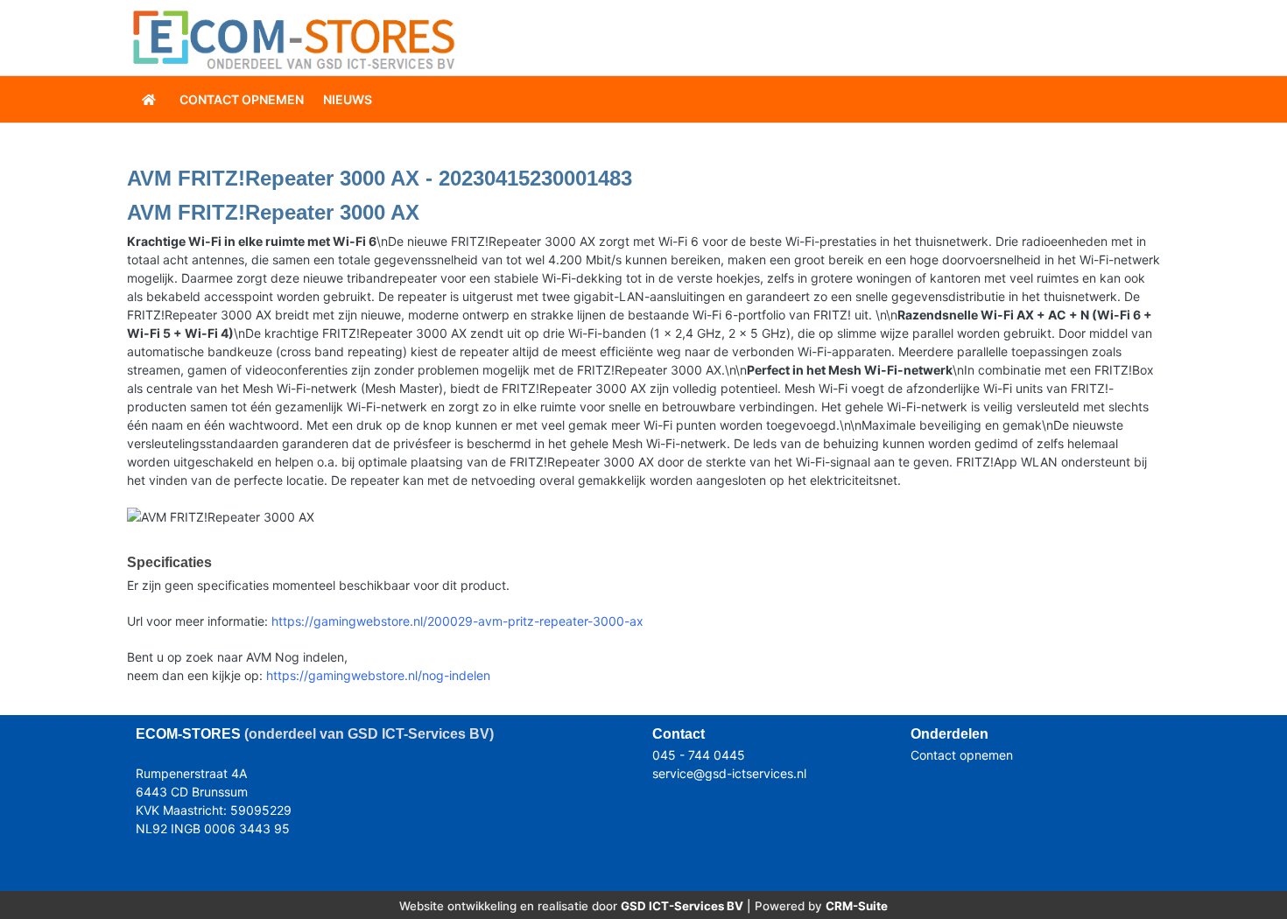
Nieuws (347, 99)
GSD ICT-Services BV (682, 906)
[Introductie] (150, 99)
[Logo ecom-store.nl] (293, 38)
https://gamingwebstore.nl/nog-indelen (378, 675)
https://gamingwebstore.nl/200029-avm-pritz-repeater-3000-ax (457, 621)
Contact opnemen (962, 754)
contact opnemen (241, 99)
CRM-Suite (857, 906)
